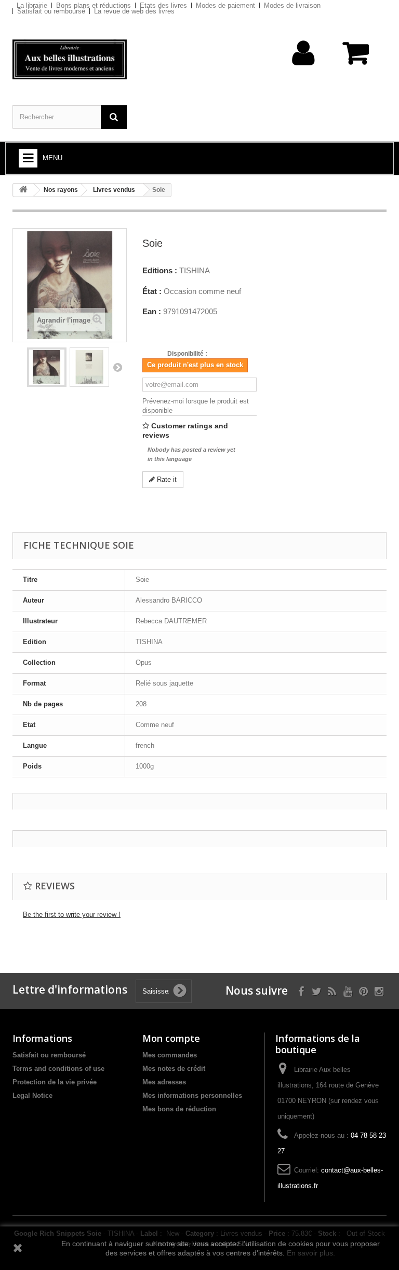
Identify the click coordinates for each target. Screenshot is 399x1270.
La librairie (32, 5)
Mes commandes (169, 1055)
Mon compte (171, 1038)
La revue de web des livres (134, 11)
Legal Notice (32, 1095)
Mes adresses (164, 1082)
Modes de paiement (225, 5)
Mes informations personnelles (192, 1095)
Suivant (117, 367)
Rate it (166, 479)
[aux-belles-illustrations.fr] (69, 59)
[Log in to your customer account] (303, 69)
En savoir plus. (311, 1253)
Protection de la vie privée (54, 1082)
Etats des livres (163, 5)
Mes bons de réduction (179, 1109)
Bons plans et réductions (93, 5)
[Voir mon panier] (357, 58)
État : (152, 291)
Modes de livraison (292, 5)
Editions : (159, 271)
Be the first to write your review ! (72, 914)
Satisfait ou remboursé (51, 11)
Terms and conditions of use (58, 1068)
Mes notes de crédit (173, 1068)
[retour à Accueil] (23, 190)
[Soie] (47, 367)
